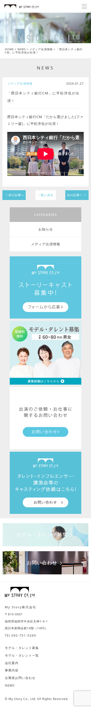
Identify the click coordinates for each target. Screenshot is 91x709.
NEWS (45, 68)
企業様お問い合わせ (20, 678)
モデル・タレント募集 (42, 534)
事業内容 (11, 670)
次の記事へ (75, 195)
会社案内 (11, 663)
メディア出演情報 (45, 244)
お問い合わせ (42, 562)
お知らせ (45, 229)
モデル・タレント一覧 (22, 655)
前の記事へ (16, 195)
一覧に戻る (45, 195)
